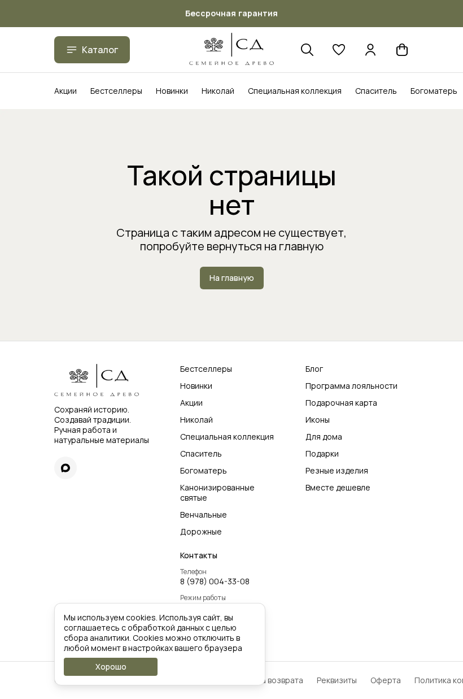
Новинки (172, 90)
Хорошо (110, 666)
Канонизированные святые (217, 493)
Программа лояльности (351, 386)
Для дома (323, 437)
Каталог (100, 50)
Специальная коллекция (295, 90)
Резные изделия (336, 471)
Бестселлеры (116, 90)
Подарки (322, 454)
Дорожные (201, 532)
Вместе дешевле (337, 488)
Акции (65, 90)
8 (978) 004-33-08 (215, 581)
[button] (339, 50)
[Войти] (370, 50)
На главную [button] (231, 277)
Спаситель (376, 90)
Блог (314, 369)
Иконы (317, 420)
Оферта (385, 680)
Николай (218, 90)
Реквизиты (337, 680)
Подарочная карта (341, 403)
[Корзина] (402, 50)
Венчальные (203, 515)
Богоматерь (433, 90)
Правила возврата (268, 680)
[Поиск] (307, 50)
